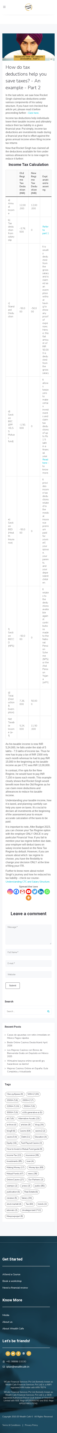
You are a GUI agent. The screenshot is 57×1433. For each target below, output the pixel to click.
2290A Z (13, 1106)
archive (11, 1124)
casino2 (40, 1130)
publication (13, 1191)
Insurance (32, 1155)
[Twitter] (35, 891)
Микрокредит (15, 1216)
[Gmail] (22, 891)
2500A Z (29, 1106)
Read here (45, 461)
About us (7, 1322)
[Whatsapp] (47, 891)
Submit (12, 985)
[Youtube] (28, 891)
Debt (25, 1137)
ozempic (12, 1185)
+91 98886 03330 (16, 1361)
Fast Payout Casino (31, 1143)
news (32, 1173)
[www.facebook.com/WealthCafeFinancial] (18, 1353)
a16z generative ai (32, 1112)
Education (41, 1137)
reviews (12, 1198)
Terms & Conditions (11, 1425)
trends (42, 1204)
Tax (29, 1204)
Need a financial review (15, 1287)
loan (30, 1161)
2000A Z (28, 1100)
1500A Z (12, 1100)
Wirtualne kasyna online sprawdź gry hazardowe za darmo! (26, 1062)
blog (39, 1124)
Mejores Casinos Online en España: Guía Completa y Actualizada (27, 1070)
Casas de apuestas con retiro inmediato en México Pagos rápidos (28, 1036)
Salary (27, 1198)
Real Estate (31, 1191)
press (26, 1185)
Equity (12, 1143)
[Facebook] (16, 891)
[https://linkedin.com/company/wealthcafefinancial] (23, 1353)
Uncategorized (31, 1210)
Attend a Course (11, 1274)
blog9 (11, 1130)
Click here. (33, 113)
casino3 (12, 1137)
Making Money (15, 1167)
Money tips (36, 1167)
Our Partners (35, 1179)
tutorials (12, 1210)
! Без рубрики (15, 1094)
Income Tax (14, 1155)
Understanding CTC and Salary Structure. (28, 881)
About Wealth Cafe (13, 1328)
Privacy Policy (31, 1425)
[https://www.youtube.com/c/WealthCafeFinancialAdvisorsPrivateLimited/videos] (28, 1353)
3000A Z (12, 1112)
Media (5, 1315)
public (40, 1185)
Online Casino (15, 1179)
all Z (10, 1118)
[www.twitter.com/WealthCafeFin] (13, 1353)
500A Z (33, 1094)
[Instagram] (10, 891)
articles (26, 1124)
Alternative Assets (29, 1118)
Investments (14, 1161)
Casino (25, 1130)
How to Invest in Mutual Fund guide (24, 1149)
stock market (14, 1204)
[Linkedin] (41, 891)
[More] (28, 898)
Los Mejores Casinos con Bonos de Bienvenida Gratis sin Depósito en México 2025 (27, 1053)
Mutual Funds (15, 1173)
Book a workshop (12, 1281)
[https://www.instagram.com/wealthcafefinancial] (8, 1353)
